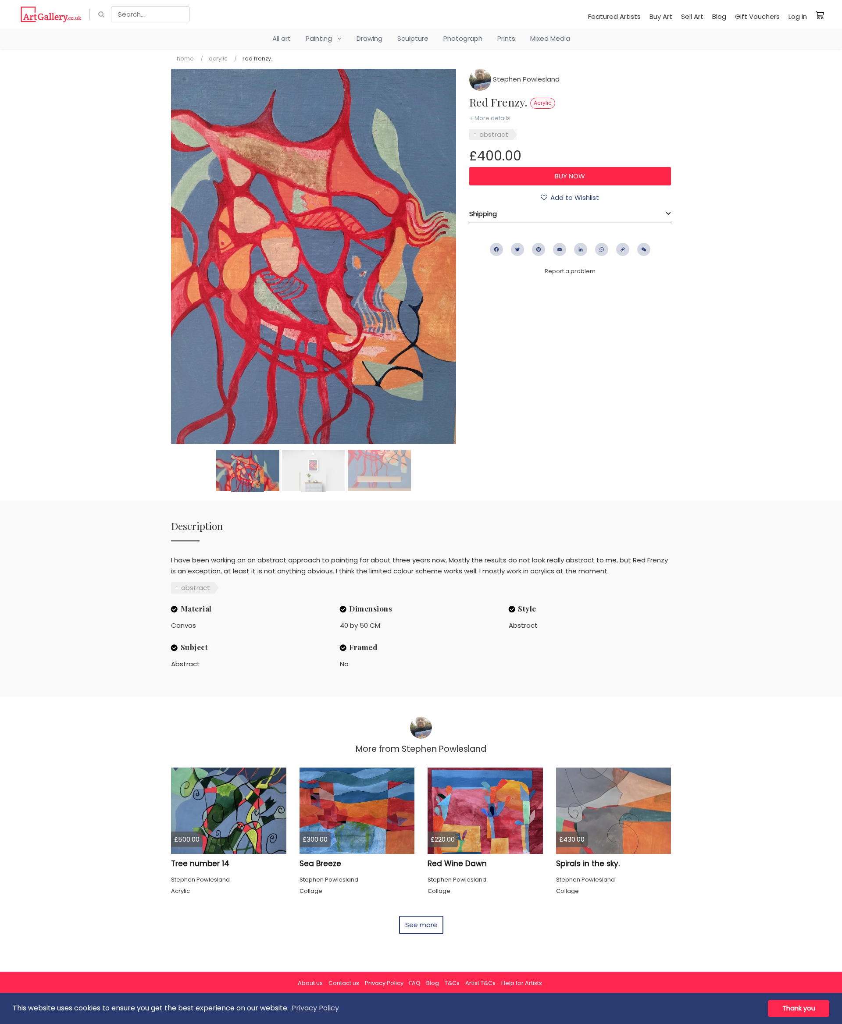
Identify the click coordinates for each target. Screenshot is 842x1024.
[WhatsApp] (601, 249)
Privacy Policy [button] (315, 1008)
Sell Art (692, 16)
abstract (493, 134)
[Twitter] (517, 249)
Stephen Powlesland (525, 79)
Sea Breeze (320, 863)
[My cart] (820, 15)
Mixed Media (550, 38)
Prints (506, 38)
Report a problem (570, 271)
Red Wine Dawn (457, 863)
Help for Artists (521, 983)
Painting (321, 38)
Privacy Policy (384, 983)
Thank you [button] (798, 1008)
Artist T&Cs (480, 983)
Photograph (462, 38)
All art (281, 38)
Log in (797, 16)
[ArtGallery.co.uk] (51, 14)
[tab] (570, 214)
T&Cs (452, 983)
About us (310, 983)
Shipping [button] (483, 213)
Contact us (343, 983)
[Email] (559, 249)
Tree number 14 (200, 863)
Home (185, 58)
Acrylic (218, 58)
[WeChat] (643, 249)
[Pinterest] (538, 249)
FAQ (415, 983)
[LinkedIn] (580, 249)
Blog (719, 16)
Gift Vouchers (757, 16)
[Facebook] (496, 249)
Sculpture (412, 38)
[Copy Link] (622, 249)
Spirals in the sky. (588, 863)
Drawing (369, 38)
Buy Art (660, 16)
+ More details (489, 118)
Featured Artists (614, 16)
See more (421, 924)
